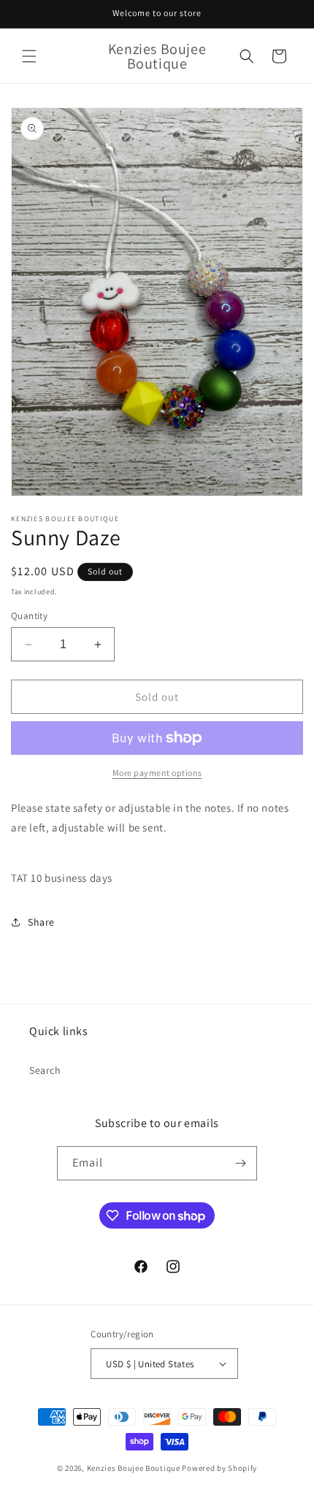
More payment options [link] (157, 772)
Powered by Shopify (219, 1468)
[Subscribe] (240, 1163)
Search (45, 1070)
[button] (29, 56)
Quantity (29, 616)
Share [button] (41, 922)
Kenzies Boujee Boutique (133, 1468)
